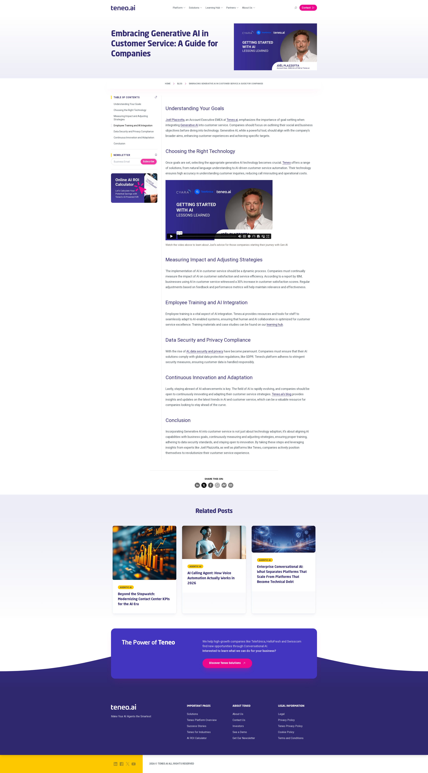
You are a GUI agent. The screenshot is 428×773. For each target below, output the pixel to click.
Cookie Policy (286, 732)
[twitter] (204, 485)
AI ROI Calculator (197, 738)
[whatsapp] (217, 485)
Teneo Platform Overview (202, 720)
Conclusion (119, 143)
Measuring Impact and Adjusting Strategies (131, 118)
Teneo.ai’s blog (281, 394)
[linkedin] (197, 485)
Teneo (286, 162)
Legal (281, 714)
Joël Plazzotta (175, 119)
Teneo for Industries (199, 732)
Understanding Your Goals (127, 104)
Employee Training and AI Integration (133, 125)
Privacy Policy (286, 720)
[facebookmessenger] (224, 485)
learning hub (275, 324)
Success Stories (196, 726)
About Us (238, 714)
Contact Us (239, 720)
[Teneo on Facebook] (121, 764)
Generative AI (189, 125)
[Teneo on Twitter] (127, 764)
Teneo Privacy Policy (290, 726)
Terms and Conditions (290, 738)
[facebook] (210, 485)
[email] (230, 485)
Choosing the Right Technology (130, 110)
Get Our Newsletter (244, 738)
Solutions (192, 714)
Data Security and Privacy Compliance (134, 131)
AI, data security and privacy (204, 351)
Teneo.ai (232, 119)
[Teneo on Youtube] (133, 764)
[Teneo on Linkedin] (115, 764)
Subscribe (148, 161)
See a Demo (240, 732)
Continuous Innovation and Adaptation (134, 137)
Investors (238, 726)
